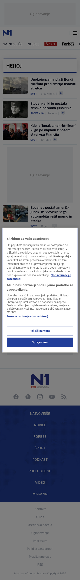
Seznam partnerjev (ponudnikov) (27, 316)
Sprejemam (40, 342)
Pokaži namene (40, 330)
